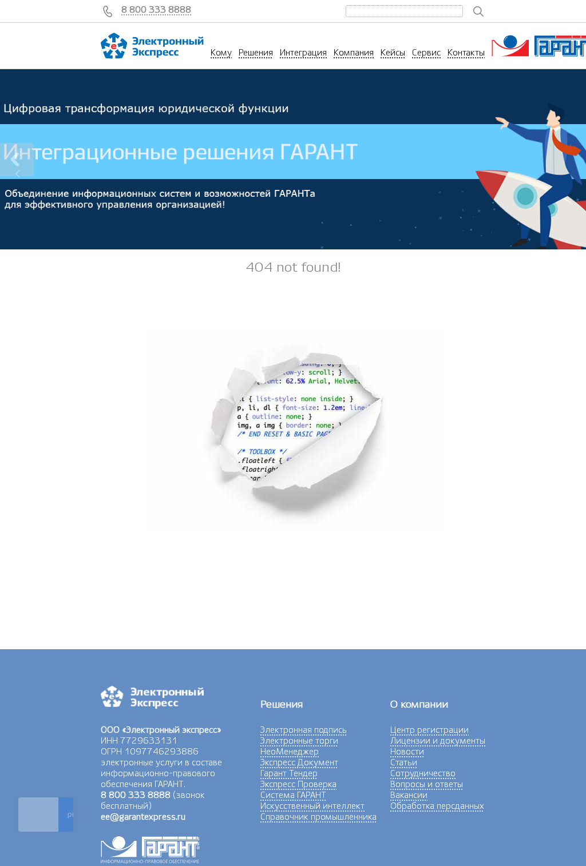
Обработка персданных (437, 806)
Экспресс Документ (299, 762)
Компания (354, 52)
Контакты (466, 52)
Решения (256, 52)
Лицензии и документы (437, 741)
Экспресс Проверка (298, 784)
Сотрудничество (423, 773)
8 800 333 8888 (156, 10)
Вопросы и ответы (426, 784)
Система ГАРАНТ (293, 795)
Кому (221, 52)
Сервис (426, 52)
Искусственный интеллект (312, 806)
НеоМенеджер (289, 751)
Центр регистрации (429, 730)
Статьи (403, 762)
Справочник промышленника (318, 817)
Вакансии (408, 795)
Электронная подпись (303, 730)
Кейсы (393, 52)
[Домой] (152, 45)
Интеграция (303, 52)
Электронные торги (299, 741)
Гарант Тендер (289, 773)
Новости (407, 751)
